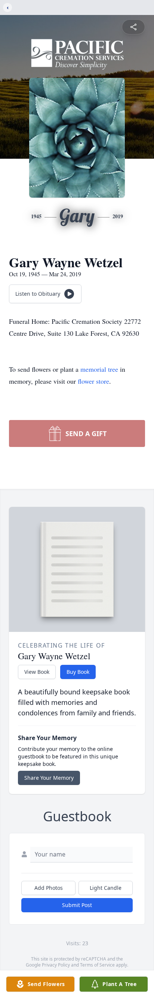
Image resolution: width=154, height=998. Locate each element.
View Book (36, 671)
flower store (93, 381)
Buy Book (78, 671)
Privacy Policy (56, 965)
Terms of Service (97, 965)
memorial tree (99, 369)
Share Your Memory (49, 777)
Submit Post (77, 905)
